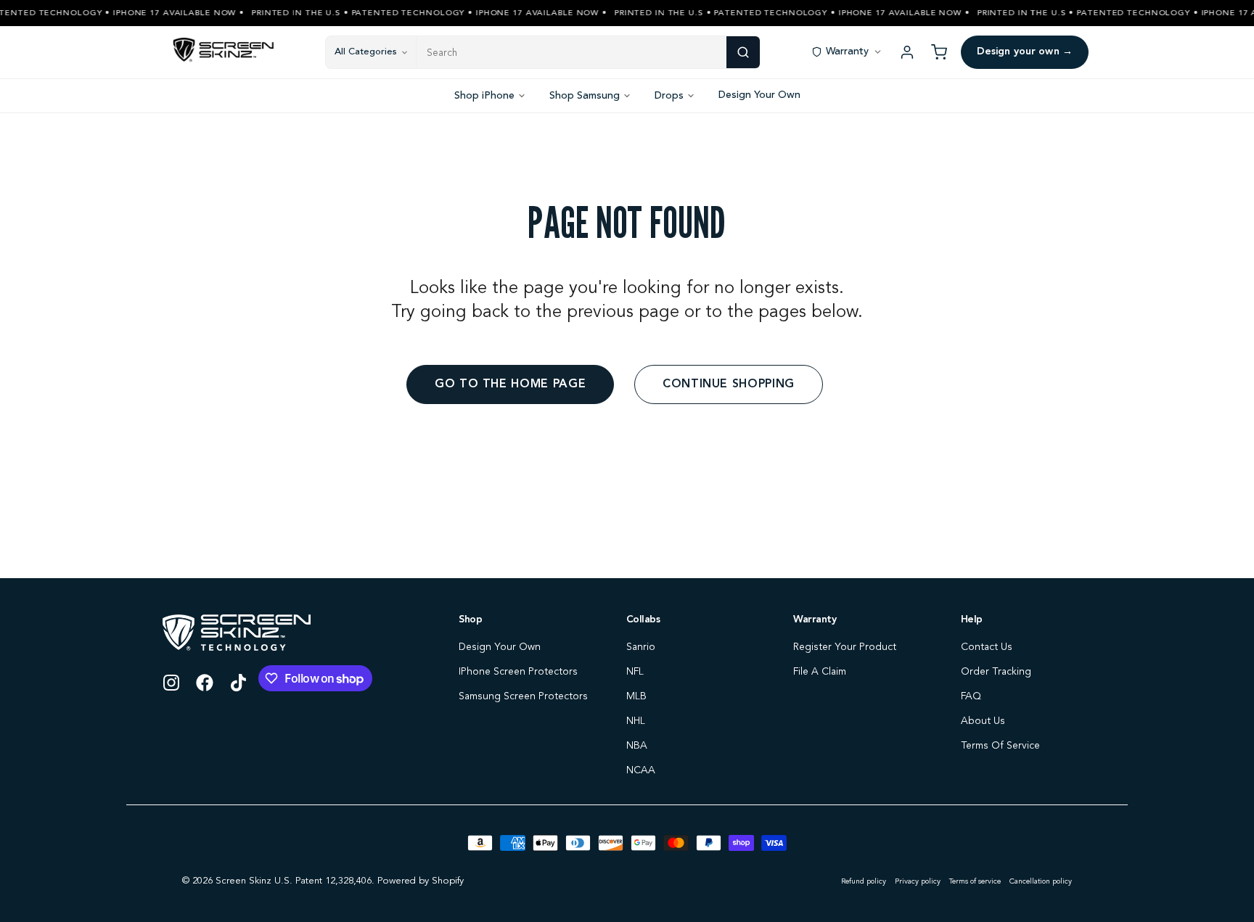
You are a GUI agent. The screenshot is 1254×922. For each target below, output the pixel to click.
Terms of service (975, 881)
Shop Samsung (584, 96)
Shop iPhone (484, 96)
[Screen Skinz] (223, 52)
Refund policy (863, 881)
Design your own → (1025, 51)
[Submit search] (743, 52)
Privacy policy (917, 881)
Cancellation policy (1040, 881)
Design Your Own (759, 95)
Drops (669, 96)
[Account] (907, 52)
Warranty (847, 51)
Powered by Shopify (420, 881)
